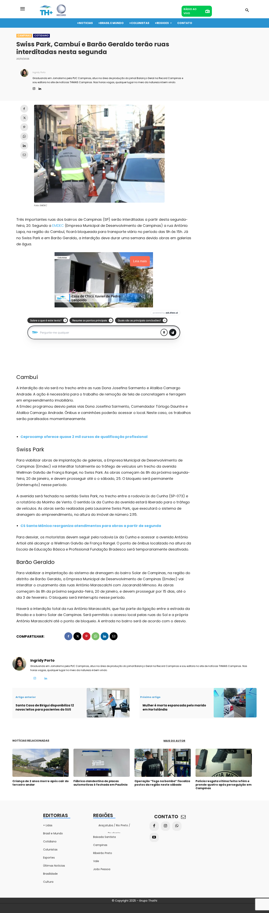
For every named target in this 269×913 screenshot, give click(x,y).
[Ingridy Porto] (24, 80)
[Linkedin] (39, 87)
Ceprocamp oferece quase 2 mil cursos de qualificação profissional (83, 436)
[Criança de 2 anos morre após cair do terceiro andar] (40, 763)
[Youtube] (154, 837)
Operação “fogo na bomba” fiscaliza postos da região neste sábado (162, 783)
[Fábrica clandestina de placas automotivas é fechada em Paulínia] (101, 763)
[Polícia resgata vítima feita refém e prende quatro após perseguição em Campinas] (224, 763)
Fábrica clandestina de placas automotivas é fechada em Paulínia (100, 783)
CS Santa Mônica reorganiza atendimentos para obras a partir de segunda (90, 525)
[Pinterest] (24, 127)
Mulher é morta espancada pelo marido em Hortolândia (174, 707)
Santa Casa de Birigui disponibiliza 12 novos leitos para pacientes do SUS (45, 707)
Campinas (24, 35)
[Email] (24, 155)
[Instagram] (33, 87)
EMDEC (58, 225)
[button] (247, 10)
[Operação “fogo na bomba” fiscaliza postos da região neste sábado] (162, 763)
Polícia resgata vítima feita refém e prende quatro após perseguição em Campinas (223, 784)
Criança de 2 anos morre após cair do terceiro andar (40, 783)
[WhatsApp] (24, 136)
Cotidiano (41, 35)
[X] (24, 118)
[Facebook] (24, 109)
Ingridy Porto (38, 72)
